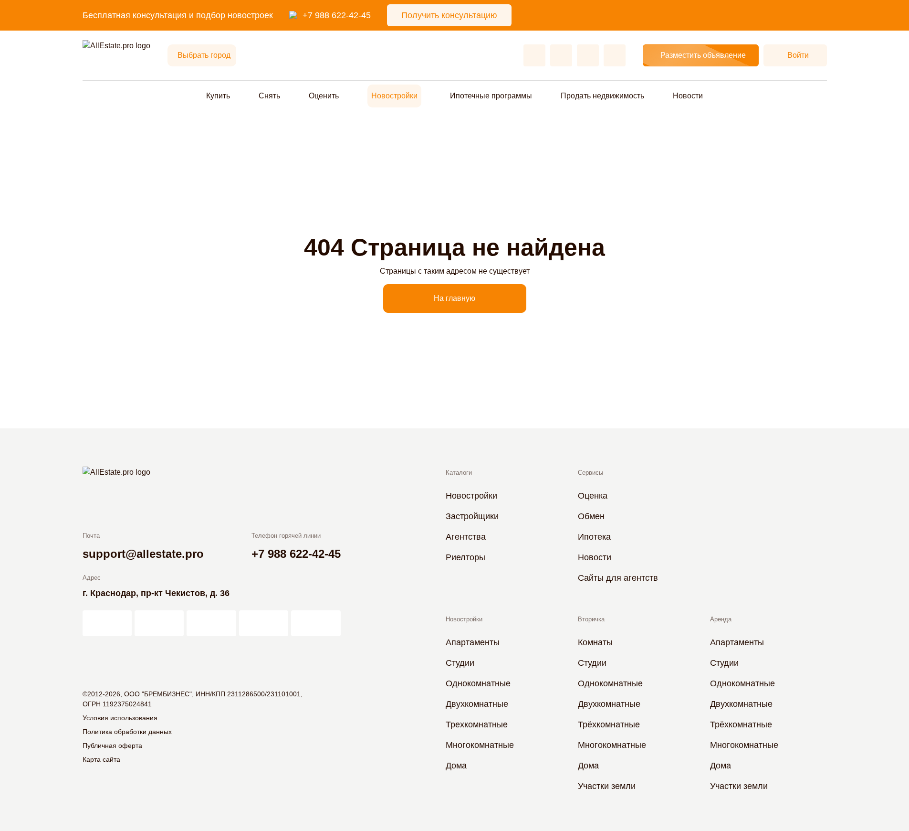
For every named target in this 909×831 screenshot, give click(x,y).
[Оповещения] (615, 55)
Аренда (720, 619)
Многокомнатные (480, 745)
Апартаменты (473, 642)
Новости (688, 96)
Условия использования (120, 718)
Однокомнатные (478, 683)
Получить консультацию (449, 15)
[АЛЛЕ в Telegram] (315, 623)
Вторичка (591, 619)
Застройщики (472, 516)
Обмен (591, 516)
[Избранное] (534, 55)
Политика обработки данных (127, 731)
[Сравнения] (561, 55)
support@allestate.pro (143, 553)
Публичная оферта (112, 745)
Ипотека (594, 537)
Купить (218, 96)
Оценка (592, 496)
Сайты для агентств (618, 578)
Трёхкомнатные (609, 724)
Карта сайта (101, 759)
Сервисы (590, 472)
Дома (456, 765)
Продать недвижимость (602, 96)
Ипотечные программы (491, 96)
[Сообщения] (588, 55)
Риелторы (465, 557)
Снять (269, 96)
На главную (454, 298)
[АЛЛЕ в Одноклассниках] (263, 623)
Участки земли (607, 786)
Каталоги (459, 472)
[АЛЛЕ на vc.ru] (107, 623)
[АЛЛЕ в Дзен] (159, 623)
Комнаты (595, 642)
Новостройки (394, 96)
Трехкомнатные (477, 724)
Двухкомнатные (477, 704)
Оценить (324, 96)
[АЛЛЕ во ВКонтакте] (211, 623)
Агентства (466, 537)
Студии (460, 663)
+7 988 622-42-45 (337, 15)
